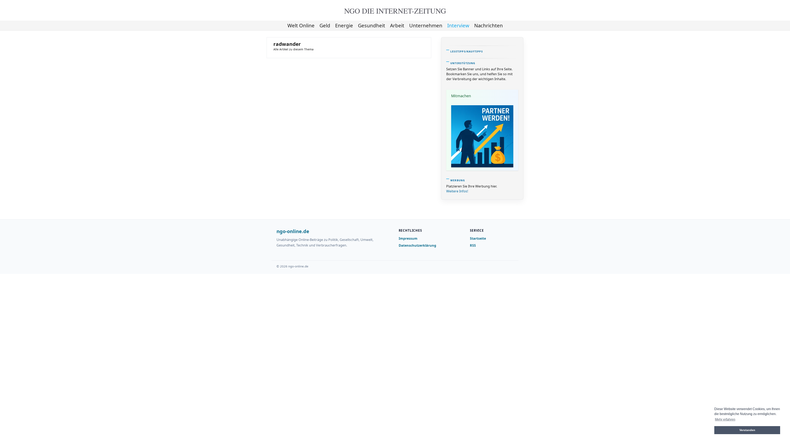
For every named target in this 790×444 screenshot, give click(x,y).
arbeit (397, 25)
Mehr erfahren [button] (725, 419)
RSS (473, 245)
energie (344, 25)
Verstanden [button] (747, 430)
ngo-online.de (292, 231)
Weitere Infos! (457, 191)
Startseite (478, 238)
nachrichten (488, 25)
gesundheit (371, 25)
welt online (301, 25)
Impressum (408, 238)
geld (324, 25)
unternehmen (425, 25)
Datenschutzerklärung (417, 245)
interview (458, 25)
